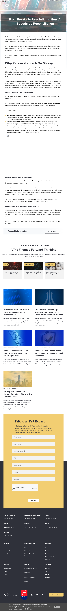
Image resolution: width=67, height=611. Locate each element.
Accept (57, 606)
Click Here (28, 609)
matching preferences (34, 117)
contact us (53, 221)
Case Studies (49, 548)
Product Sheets (49, 556)
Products (6, 548)
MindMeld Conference (30, 568)
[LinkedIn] (32, 595)
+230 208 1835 (7, 535)
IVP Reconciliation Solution (39, 221)
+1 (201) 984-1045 (8, 518)
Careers (47, 577)
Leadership (48, 574)
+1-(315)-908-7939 (29, 518)
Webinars (27, 572)
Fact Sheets (48, 551)
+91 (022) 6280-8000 (30, 527)
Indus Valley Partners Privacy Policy (36, 495)
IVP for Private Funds (30, 548)
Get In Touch (56, 594)
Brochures (48, 554)
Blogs (5, 574)
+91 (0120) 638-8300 (51, 527)
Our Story (48, 568)
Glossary (47, 559)
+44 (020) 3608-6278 (9, 527)
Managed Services (8, 551)
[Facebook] (43, 595)
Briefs (5, 571)
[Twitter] (37, 595)
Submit (33, 500)
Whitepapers (7, 568)
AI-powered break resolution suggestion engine (32, 181)
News (26, 581)
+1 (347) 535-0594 (50, 518)
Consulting (6, 554)
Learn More (52, 231)
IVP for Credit (28, 551)
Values (47, 571)
